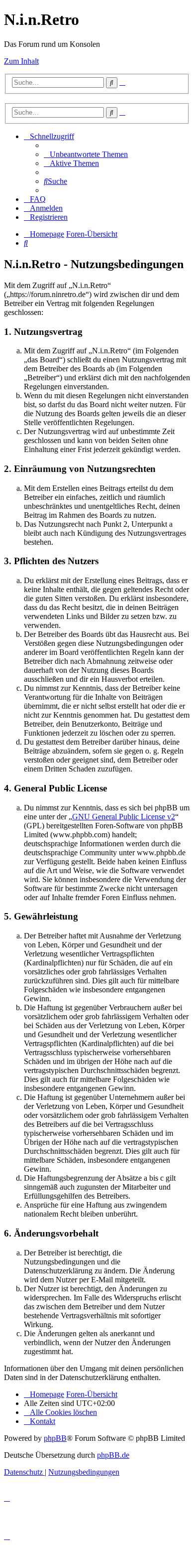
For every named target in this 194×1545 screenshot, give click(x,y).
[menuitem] (86, 154)
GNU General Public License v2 (123, 816)
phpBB (55, 1438)
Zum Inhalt (21, 61)
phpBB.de (113, 1455)
